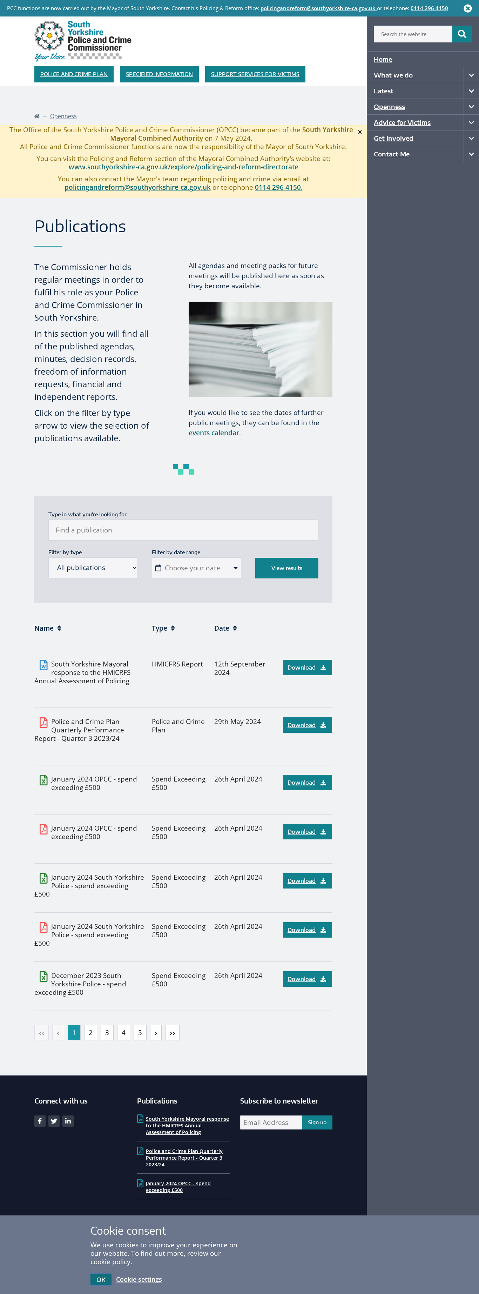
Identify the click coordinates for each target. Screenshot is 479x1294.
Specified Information (159, 74)
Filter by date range (176, 552)
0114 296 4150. (279, 187)
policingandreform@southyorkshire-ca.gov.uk (318, 8)
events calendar (214, 432)
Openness (389, 106)
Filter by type (65, 552)
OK (101, 1279)
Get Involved (393, 138)
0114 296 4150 (429, 8)
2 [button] (91, 1032)
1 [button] (74, 1032)
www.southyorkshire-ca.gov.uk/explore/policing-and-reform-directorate (183, 167)
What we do (393, 75)
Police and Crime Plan (74, 74)
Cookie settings (139, 1279)
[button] (41, 1032)
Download (302, 667)
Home (383, 59)
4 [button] (124, 1032)
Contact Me (392, 154)
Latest (383, 91)
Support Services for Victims (255, 74)
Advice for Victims (402, 122)
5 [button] (140, 1032)
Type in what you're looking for (87, 514)
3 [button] (107, 1032)
